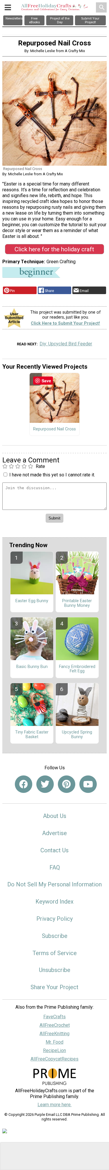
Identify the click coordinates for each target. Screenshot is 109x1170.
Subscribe (54, 935)
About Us (54, 815)
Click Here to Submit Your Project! (65, 323)
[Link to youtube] (88, 784)
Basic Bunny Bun (32, 666)
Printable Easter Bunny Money (77, 603)
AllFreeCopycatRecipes (54, 1059)
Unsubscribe (54, 969)
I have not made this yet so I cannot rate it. (52, 475)
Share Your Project (54, 987)
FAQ (54, 867)
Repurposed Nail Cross (54, 429)
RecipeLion (54, 1050)
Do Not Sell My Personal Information (54, 884)
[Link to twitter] (45, 784)
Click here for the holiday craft (54, 249)
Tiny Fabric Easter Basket (32, 734)
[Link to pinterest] (66, 784)
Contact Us (54, 850)
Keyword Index (54, 901)
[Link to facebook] (23, 784)
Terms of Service (55, 953)
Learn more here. (54, 1104)
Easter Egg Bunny (31, 601)
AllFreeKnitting (54, 1033)
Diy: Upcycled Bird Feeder (66, 344)
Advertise (54, 833)
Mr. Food (54, 1042)
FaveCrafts (54, 1016)
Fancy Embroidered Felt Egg (77, 669)
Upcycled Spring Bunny (77, 734)
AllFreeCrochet (55, 1025)
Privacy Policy (54, 918)
